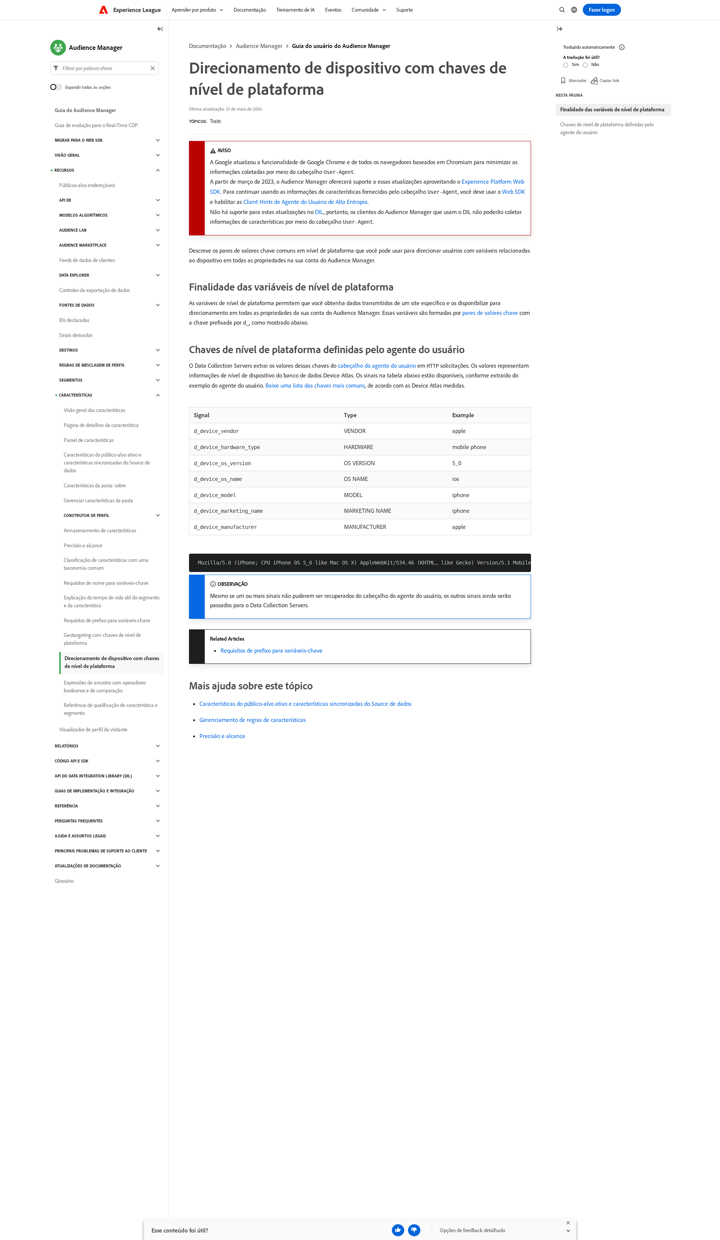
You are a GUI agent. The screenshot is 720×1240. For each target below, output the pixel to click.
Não (595, 64)
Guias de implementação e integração (94, 791)
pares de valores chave (490, 312)
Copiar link (610, 80)
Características (75, 395)
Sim (575, 64)
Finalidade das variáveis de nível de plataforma (612, 109)
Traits (215, 121)
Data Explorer (74, 275)
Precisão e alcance (222, 736)
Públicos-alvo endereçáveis (87, 185)
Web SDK (513, 191)
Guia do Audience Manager (85, 110)
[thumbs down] (414, 1230)
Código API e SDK (71, 761)
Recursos (64, 170)
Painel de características (89, 440)
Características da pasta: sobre (95, 485)
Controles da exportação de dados (94, 290)
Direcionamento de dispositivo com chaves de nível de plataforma (111, 662)
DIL (319, 212)
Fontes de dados (76, 305)
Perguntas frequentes (79, 821)
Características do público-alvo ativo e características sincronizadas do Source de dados (305, 703)
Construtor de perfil (87, 515)
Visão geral (67, 155)
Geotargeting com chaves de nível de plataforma (102, 639)
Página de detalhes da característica (101, 425)
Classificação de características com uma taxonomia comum (106, 564)
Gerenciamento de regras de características (253, 719)
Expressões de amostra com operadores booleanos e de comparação (105, 686)
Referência (66, 806)
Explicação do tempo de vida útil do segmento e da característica (111, 601)
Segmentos (70, 380)
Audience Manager (259, 45)
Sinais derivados (75, 335)
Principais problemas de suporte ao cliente (101, 851)
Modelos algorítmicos (83, 215)
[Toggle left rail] (160, 29)
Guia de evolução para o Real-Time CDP (96, 125)
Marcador (577, 80)
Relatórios (66, 746)
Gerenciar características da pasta (98, 500)
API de (65, 200)
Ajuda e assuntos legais (80, 836)
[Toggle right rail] (559, 29)
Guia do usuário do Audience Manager (341, 45)
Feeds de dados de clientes (87, 260)
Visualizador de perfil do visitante (93, 729)
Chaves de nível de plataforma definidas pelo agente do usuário (607, 128)
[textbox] (104, 68)
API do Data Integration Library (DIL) (93, 776)
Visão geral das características (94, 410)
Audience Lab (73, 230)
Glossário (64, 881)
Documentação (207, 45)
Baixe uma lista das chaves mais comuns (315, 385)
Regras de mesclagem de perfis (91, 365)
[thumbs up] (398, 1230)
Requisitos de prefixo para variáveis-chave (271, 650)
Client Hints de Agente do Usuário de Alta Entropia (305, 201)
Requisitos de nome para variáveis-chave (106, 583)
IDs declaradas (74, 320)
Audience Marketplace (82, 245)
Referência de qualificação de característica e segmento (111, 709)
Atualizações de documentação (88, 866)
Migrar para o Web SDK (79, 140)
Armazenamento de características (100, 530)
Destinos (68, 350)
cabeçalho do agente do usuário (377, 365)
